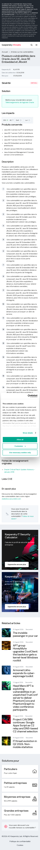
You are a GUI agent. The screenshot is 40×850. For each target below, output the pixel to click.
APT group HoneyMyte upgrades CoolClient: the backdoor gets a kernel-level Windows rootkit (25, 653)
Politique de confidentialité (20, 841)
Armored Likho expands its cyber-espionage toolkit (24, 673)
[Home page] (11, 45)
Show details (28, 433)
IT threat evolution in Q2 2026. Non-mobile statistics (25, 744)
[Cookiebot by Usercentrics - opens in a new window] (28, 396)
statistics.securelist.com (11, 499)
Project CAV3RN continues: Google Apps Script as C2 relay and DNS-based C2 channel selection (25, 725)
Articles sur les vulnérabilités (22, 52)
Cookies (20, 845)
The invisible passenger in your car (25, 634)
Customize (19, 446)
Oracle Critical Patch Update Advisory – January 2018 (19, 470)
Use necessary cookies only (20, 452)
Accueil (5, 52)
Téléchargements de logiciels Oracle (19, 102)
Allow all (20, 439)
